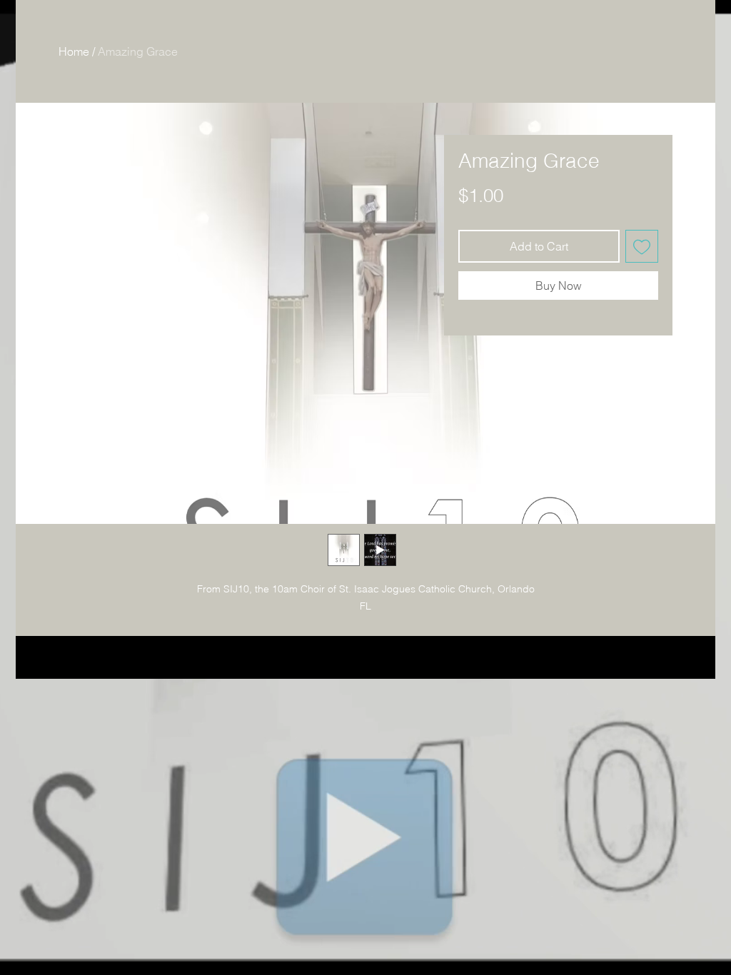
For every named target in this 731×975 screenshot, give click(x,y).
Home (74, 51)
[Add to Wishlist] (641, 246)
